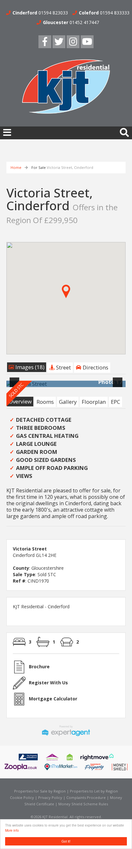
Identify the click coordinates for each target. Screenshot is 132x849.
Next (118, 386)
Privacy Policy (50, 797)
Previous (15, 386)
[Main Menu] (7, 132)
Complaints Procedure (86, 797)
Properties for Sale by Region (40, 791)
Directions (94, 367)
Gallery (68, 401)
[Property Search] (124, 131)
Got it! (66, 841)
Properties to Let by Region (94, 791)
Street (63, 367)
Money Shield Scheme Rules (83, 803)
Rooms (45, 401)
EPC (115, 401)
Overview (20, 401)
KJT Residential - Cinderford (41, 606)
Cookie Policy (22, 797)
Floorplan (94, 401)
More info (12, 830)
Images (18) (29, 367)
